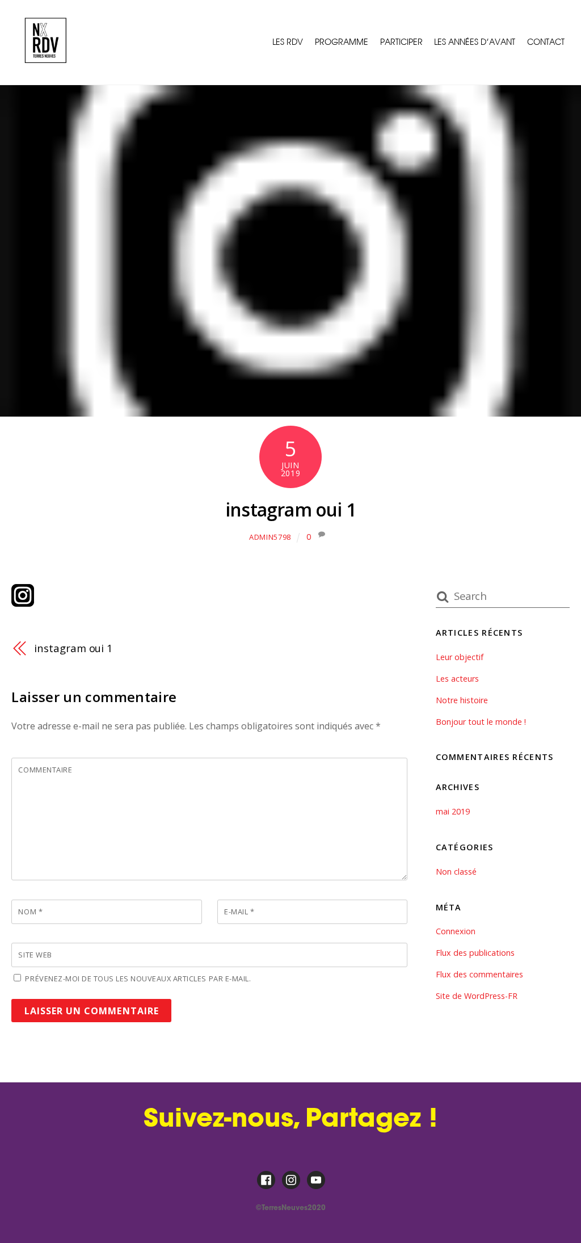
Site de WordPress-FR (476, 995)
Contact (546, 42)
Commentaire (45, 770)
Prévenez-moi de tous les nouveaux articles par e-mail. (138, 978)
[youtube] (316, 1180)
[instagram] (291, 1180)
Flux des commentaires (479, 974)
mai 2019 (453, 811)
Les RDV (287, 42)
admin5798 (270, 537)
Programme (341, 42)
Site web (35, 955)
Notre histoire (462, 700)
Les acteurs (457, 678)
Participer (401, 42)
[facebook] (266, 1180)
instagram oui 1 (290, 509)
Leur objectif (459, 657)
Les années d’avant (474, 42)
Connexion (455, 931)
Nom (30, 911)
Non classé (456, 871)
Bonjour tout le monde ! (481, 721)
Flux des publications (475, 952)
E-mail (239, 911)
